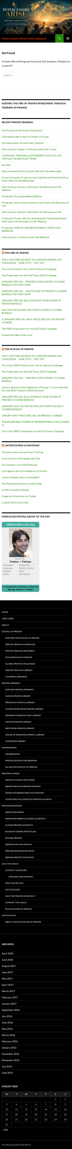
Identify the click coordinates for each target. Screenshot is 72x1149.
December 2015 (10, 1053)
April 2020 (7, 953)
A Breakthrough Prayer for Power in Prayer (25, 136)
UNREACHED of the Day (20, 524)
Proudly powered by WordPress (16, 1144)
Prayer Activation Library (20, 702)
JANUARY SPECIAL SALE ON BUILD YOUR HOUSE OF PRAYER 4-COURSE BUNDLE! (31, 398)
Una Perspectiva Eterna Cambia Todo (22, 483)
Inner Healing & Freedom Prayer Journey (28, 799)
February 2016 (10, 1041)
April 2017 (7, 984)
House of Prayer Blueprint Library (25, 734)
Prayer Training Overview (20, 644)
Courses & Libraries (16, 676)
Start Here (8, 618)
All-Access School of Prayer (21, 767)
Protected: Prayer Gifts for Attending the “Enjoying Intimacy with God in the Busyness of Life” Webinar (34, 220)
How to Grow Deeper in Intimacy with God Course (29, 149)
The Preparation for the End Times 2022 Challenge (29, 275)
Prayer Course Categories (20, 780)
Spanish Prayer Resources (19, 851)
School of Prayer (12, 631)
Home (5, 612)
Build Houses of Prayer (18, 909)
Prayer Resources (12, 805)
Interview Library (15, 741)
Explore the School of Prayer (22, 638)
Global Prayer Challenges (20, 663)
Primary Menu (68, 38)
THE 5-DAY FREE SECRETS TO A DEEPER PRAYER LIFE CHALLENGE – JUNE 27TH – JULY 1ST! (32, 261)
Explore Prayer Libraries (19, 689)
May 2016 (7, 1028)
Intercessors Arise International (24, 38)
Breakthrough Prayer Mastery (23, 786)
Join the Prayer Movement (20, 896)
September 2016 (11, 1009)
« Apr (5, 1129)
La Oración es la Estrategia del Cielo (21, 458)
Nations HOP (9, 915)
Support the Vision (16, 902)
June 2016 (7, 1022)
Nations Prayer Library (18, 721)
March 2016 (8, 1035)
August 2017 (9, 965)
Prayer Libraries (11, 683)
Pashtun (14, 561)
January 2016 (9, 1047)
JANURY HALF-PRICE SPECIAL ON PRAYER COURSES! (32, 415)
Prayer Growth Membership (21, 760)
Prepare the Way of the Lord (17, 334)
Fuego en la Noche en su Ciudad (19, 496)
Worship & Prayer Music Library (23, 715)
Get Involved (12, 889)
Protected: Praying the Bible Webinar (22, 196)
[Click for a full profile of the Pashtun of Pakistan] (20, 542)
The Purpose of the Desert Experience (22, 130)
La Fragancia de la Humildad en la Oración (24, 471)
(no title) (6, 164)
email (31, 587)
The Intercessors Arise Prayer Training (22, 452)
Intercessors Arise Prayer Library (24, 709)
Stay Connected (14, 883)
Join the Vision (10, 863)
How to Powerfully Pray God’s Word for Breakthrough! (32, 171)
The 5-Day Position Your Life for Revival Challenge (29, 269)
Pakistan (26, 561)
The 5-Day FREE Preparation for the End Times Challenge (33, 431)
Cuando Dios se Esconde (15, 502)
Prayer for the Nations (18, 844)
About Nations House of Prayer (23, 922)
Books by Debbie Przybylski (20, 831)
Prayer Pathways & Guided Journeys (25, 818)
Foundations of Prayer (18, 657)
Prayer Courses (10, 773)
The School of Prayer (19, 349)
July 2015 (7, 1066)
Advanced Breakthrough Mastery (24, 792)
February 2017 (10, 997)
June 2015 (7, 1072)
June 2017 (7, 972)
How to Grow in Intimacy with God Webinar (25, 237)
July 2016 (7, 1016)
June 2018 (7, 959)
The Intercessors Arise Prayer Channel (22, 142)
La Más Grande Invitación (15, 489)
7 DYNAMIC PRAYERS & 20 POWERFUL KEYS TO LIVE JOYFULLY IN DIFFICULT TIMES (32, 157)
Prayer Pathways (14, 812)
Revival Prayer (13, 838)
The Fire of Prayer (17, 252)
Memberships (9, 747)
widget (30, 589)
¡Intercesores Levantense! (22, 445)
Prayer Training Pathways (20, 650)
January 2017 (9, 1003)
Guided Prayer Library (18, 696)
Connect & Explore (16, 870)
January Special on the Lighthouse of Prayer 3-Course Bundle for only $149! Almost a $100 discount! (35, 389)
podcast (20, 589)
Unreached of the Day (16, 587)
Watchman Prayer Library (20, 728)
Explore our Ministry (21, 876)
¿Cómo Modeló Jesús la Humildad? (20, 477)
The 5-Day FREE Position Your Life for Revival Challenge (32, 365)
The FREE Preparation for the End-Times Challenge (29, 328)
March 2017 (8, 991)
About (5, 625)
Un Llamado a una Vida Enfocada (19, 464)
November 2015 (10, 1060)
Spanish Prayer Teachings (19, 857)
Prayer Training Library (19, 670)
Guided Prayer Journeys (19, 825)
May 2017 (7, 978)
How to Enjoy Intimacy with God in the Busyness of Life (31, 212)
